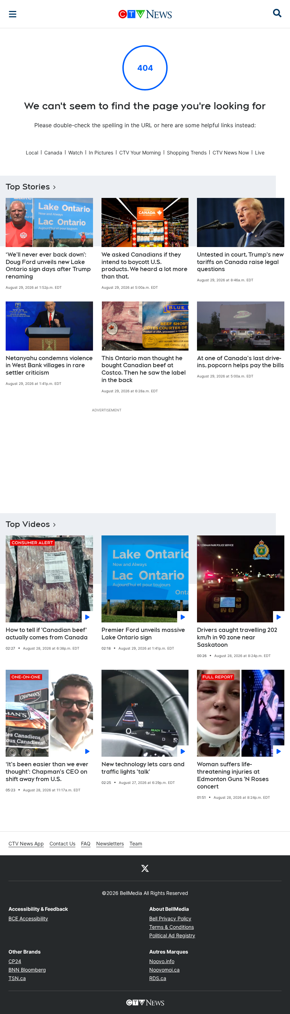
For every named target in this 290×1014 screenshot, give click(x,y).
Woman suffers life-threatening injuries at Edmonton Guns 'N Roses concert (233, 775)
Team (135, 843)
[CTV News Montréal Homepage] (145, 14)
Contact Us (62, 843)
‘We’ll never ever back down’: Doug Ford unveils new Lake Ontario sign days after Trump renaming (48, 265)
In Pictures (101, 153)
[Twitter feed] (145, 868)
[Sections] (13, 14)
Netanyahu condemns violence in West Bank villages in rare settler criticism (49, 365)
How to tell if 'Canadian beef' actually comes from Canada (47, 634)
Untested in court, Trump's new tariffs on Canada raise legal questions (240, 262)
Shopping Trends (187, 153)
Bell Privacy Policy (170, 918)
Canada (53, 153)
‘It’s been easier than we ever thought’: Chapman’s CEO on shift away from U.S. (47, 772)
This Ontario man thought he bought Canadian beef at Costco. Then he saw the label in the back (144, 369)
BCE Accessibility (28, 918)
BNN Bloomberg (27, 970)
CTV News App (26, 843)
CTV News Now (231, 153)
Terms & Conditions (171, 927)
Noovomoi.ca (164, 970)
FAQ (86, 843)
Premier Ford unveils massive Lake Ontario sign (143, 634)
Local (32, 153)
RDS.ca (157, 978)
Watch (75, 153)
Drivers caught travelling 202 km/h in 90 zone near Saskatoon (237, 637)
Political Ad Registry (172, 935)
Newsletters (110, 843)
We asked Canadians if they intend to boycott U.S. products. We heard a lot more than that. (144, 265)
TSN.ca (17, 978)
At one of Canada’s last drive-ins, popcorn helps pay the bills (240, 362)
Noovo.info (161, 961)
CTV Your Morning (140, 153)
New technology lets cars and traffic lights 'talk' (143, 768)
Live (260, 153)
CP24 (14, 961)
